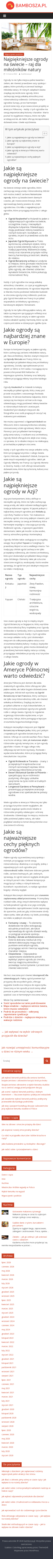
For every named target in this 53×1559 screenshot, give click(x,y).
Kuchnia (5, 1183)
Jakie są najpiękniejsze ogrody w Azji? (24, 147)
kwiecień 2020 (8, 1443)
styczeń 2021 (7, 1405)
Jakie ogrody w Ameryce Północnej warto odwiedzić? (25, 152)
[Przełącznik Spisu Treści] (43, 133)
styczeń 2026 (7, 1287)
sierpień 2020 (7, 1426)
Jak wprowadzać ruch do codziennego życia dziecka (24, 1510)
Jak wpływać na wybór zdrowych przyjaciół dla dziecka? (22, 1033)
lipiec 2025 (6, 1300)
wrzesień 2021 (8, 1371)
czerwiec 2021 (8, 1384)
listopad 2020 (7, 1413)
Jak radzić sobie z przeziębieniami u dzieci (20, 1149)
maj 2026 (6, 1271)
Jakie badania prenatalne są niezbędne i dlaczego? (23, 1144)
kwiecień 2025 (8, 1304)
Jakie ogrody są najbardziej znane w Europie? (23, 142)
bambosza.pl (26, 74)
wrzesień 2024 (8, 1321)
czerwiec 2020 (8, 1434)
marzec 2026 (7, 1279)
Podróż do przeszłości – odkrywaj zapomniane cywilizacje (21, 1013)
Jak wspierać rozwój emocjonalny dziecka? (20, 1130)
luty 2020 (6, 1451)
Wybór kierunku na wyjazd (13, 1191)
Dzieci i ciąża (7, 1174)
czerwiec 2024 (8, 1325)
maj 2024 (6, 1329)
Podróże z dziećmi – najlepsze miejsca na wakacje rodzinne (25, 1019)
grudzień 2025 (8, 1291)
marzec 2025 (7, 1308)
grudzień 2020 (8, 1409)
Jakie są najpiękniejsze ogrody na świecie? (26, 137)
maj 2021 (6, 1388)
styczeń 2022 (7, 1354)
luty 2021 (6, 1401)
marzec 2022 (7, 1346)
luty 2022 (6, 1350)
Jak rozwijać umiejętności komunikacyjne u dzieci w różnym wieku (25, 1049)
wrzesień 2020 (8, 1422)
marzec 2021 (7, 1396)
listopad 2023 (7, 1338)
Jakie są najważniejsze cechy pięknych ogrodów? (23, 158)
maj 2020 (6, 1438)
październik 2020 (9, 1417)
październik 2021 (9, 1367)
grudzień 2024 (8, 1317)
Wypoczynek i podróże (14, 54)
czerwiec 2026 (8, 1266)
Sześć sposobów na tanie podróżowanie (25, 1003)
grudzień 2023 (8, 1333)
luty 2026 (6, 1283)
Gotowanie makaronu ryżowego (27, 1211)
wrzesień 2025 (8, 1296)
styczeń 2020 (7, 1455)
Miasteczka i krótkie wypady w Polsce (18, 1187)
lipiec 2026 (6, 1262)
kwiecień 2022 (8, 1342)
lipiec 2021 (6, 1380)
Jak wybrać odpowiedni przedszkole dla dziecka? (23, 1496)
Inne (3, 1179)
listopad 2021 (7, 1363)
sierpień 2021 (7, 1375)
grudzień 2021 (8, 1359)
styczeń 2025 (7, 1312)
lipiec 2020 (6, 1430)
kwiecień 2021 (8, 1392)
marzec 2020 (7, 1447)
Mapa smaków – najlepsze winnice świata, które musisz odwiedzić (25, 1007)
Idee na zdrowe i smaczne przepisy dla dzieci (21, 1124)
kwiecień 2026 (8, 1275)
